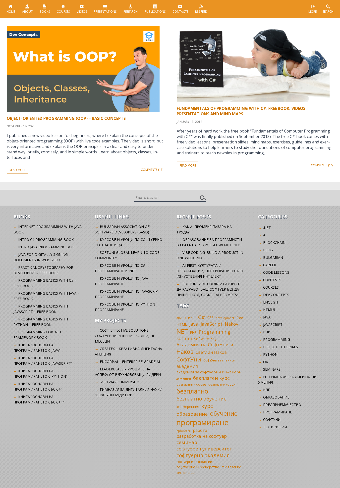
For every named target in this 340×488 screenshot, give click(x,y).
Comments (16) (322, 165)
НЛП (266, 389)
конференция (187, 406)
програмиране (202, 422)
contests (272, 279)
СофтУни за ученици (219, 360)
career (269, 265)
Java (193, 323)
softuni (184, 338)
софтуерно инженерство (197, 467)
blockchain (274, 242)
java (267, 317)
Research (130, 11)
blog (268, 250)
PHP (193, 332)
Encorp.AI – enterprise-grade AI (130, 361)
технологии (185, 473)
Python (270, 354)
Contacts (180, 11)
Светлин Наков (211, 352)
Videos (82, 11)
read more (17, 170)
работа (200, 430)
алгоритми (183, 379)
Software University (119, 382)
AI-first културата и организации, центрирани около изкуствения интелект (209, 271)
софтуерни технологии (194, 462)
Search (328, 11)
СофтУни (188, 359)
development (225, 318)
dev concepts (276, 294)
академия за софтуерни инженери (208, 371)
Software (201, 338)
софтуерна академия (203, 455)
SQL (214, 338)
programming (276, 339)
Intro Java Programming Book (47, 247)
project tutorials (280, 347)
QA (265, 361)
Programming (214, 331)
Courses (63, 11)
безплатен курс (211, 378)
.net (267, 227)
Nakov (231, 324)
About (27, 11)
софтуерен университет (204, 448)
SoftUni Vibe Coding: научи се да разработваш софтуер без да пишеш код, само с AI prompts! (208, 289)
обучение (223, 413)
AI (264, 235)
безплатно (192, 391)
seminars (272, 369)
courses (271, 287)
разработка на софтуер (201, 436)
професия (183, 431)
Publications (155, 11)
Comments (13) (152, 170)
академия (187, 366)
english (270, 302)
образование (192, 414)
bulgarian (273, 257)
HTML (181, 324)
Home (10, 11)
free (239, 317)
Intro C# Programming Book (46, 239)
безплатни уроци (221, 384)
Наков (184, 351)
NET (182, 331)
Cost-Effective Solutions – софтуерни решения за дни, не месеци (125, 336)
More (312, 11)
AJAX (179, 318)
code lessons (276, 272)
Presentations (105, 11)
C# (201, 316)
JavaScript (212, 324)
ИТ (233, 345)
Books (45, 11)
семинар (186, 442)
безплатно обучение (201, 398)
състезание (231, 467)
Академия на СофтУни (202, 344)
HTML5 (269, 309)
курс (207, 405)
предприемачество (282, 404)
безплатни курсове (191, 384)
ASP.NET (190, 318)
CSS (210, 317)
